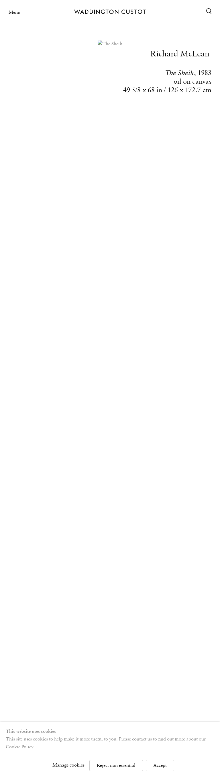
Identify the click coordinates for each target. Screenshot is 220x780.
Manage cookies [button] (68, 765)
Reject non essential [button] (116, 765)
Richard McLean (179, 54)
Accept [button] (160, 765)
